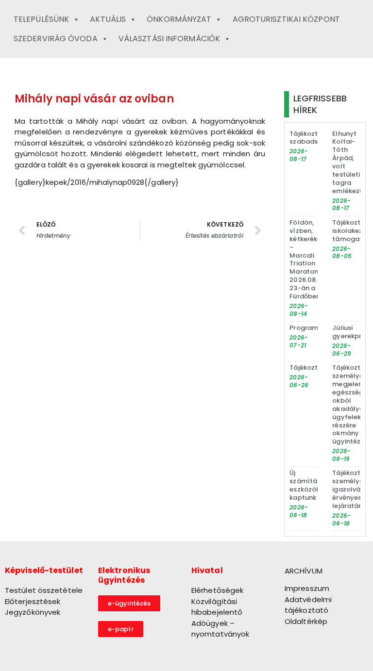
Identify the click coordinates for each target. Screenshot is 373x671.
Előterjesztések (33, 601)
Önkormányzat (179, 19)
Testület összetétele (44, 590)
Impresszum (307, 588)
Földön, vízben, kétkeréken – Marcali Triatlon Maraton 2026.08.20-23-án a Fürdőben (309, 259)
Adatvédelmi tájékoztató (308, 605)
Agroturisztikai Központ (286, 19)
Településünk (41, 19)
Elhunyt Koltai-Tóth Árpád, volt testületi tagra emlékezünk (351, 162)
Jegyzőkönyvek (32, 612)
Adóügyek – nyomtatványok (220, 628)
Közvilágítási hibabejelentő (216, 607)
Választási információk (169, 38)
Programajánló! (314, 327)
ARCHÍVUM (303, 571)
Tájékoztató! (310, 367)
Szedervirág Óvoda (56, 38)
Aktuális (108, 19)
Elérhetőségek (217, 590)
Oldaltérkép (306, 621)
